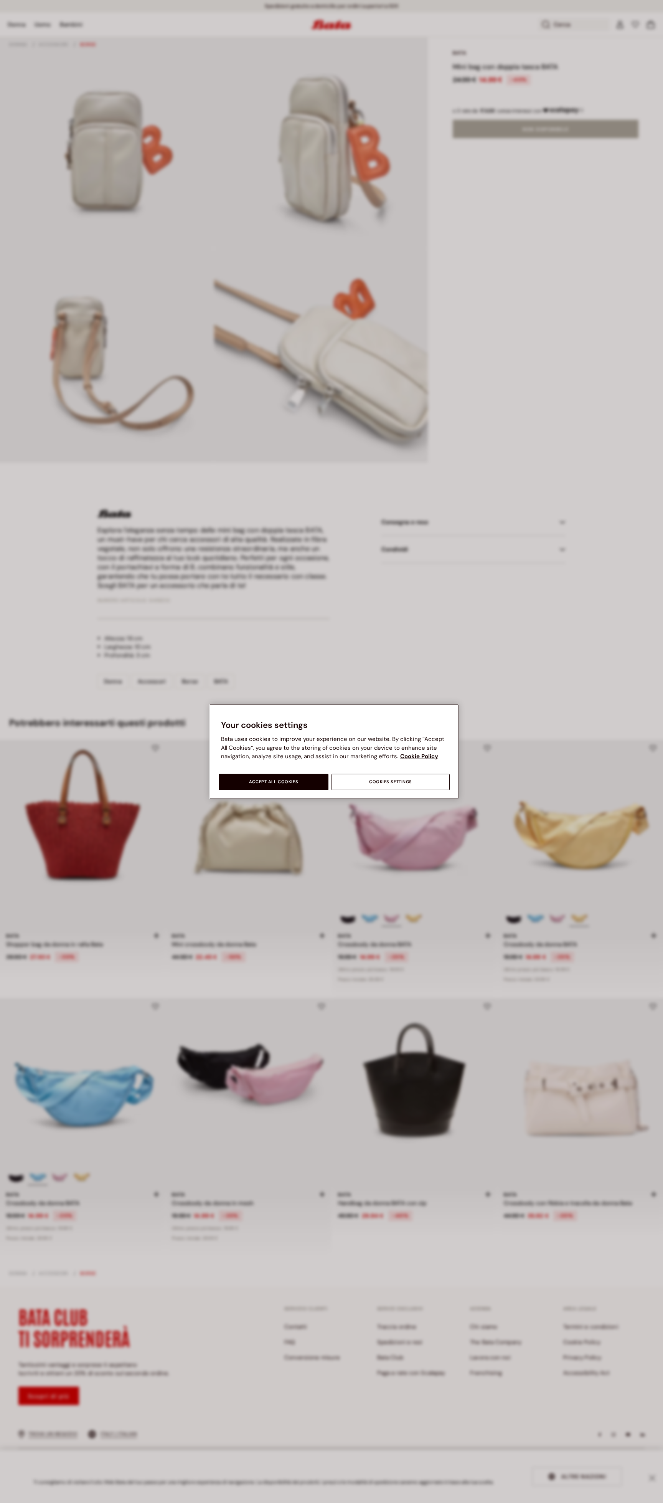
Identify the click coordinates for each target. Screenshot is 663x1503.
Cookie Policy (419, 756)
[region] (334, 751)
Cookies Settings (390, 782)
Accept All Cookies (273, 782)
